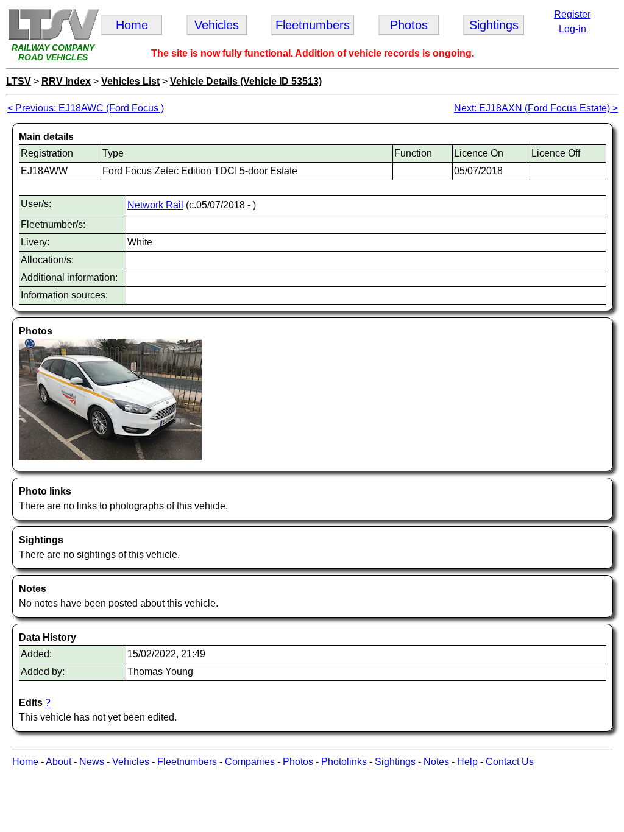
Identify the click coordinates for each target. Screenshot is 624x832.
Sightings (395, 761)
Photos (298, 761)
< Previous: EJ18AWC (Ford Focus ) (85, 108)
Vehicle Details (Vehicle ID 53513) (246, 81)
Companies (250, 761)
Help (467, 761)
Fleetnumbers (187, 761)
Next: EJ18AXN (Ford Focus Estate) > (536, 108)
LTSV (18, 81)
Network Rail (155, 205)
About (58, 761)
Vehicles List (130, 81)
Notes (436, 761)
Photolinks (344, 761)
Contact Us (510, 761)
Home (25, 761)
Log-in (572, 29)
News (91, 761)
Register (572, 14)
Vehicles (130, 761)
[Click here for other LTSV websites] (53, 37)
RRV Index (66, 81)
